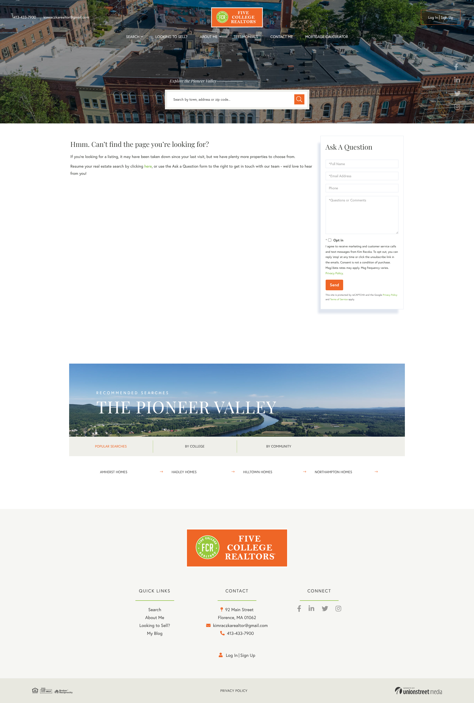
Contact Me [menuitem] (281, 36)
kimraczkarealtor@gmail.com (66, 17)
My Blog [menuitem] (154, 633)
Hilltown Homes (257, 472)
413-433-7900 (25, 17)
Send (334, 284)
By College (195, 446)
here (148, 166)
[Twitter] (457, 94)
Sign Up (447, 17)
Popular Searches (111, 446)
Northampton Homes (333, 472)
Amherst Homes (113, 472)
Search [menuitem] (132, 36)
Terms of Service (339, 299)
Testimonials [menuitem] (246, 36)
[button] (299, 99)
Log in (433, 17)
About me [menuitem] (209, 36)
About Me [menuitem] (154, 617)
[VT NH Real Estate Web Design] (418, 690)
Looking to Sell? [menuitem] (171, 36)
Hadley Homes (184, 472)
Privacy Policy (334, 273)
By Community (278, 446)
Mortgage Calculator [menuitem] (326, 36)
